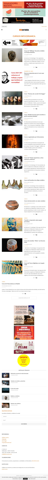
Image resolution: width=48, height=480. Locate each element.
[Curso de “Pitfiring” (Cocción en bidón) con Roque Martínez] (12, 55)
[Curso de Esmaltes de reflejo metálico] (12, 184)
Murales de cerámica (15, 403)
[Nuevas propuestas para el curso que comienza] (12, 77)
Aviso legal (4, 440)
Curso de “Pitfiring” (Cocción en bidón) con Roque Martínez (34, 51)
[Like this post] (33, 67)
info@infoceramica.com (7, 454)
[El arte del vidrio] (5, 390)
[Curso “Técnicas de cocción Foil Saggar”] (12, 98)
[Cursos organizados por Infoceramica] (12, 141)
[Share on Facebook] (35, 67)
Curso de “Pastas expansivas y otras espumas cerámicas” (33, 158)
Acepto (25, 478)
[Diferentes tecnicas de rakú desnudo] (5, 375)
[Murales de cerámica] (5, 405)
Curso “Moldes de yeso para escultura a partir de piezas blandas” (34, 115)
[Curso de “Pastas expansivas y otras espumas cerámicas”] (12, 162)
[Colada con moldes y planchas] (5, 382)
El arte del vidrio (15, 388)
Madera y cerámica (15, 396)
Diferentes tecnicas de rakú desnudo (19, 373)
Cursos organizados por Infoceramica (34, 137)
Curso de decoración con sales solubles (34, 201)
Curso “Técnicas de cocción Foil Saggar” (34, 94)
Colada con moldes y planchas (18, 381)
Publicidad (4, 439)
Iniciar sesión (44, 26)
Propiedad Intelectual (6, 442)
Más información (32, 478)
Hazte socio (4, 26)
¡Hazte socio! (4, 469)
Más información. (35, 460)
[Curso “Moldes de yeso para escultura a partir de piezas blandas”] (12, 119)
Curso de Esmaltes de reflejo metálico (34, 180)
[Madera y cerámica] (5, 397)
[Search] (46, 29)
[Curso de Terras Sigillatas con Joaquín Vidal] (12, 267)
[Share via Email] (36, 67)
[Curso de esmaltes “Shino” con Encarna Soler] (12, 245)
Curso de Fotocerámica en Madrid (11, 284)
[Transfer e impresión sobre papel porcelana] (12, 224)
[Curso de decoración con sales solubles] (12, 205)
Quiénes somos (5, 437)
